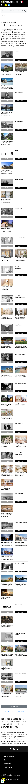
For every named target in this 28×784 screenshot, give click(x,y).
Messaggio (20, 60)
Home (3, 16)
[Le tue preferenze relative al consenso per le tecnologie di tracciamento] (2, 781)
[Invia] (25, 10)
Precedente (7, 711)
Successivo (20, 711)
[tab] (14, 756)
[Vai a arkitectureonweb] (10, 2)
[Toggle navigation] (25, 2)
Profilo (7, 60)
